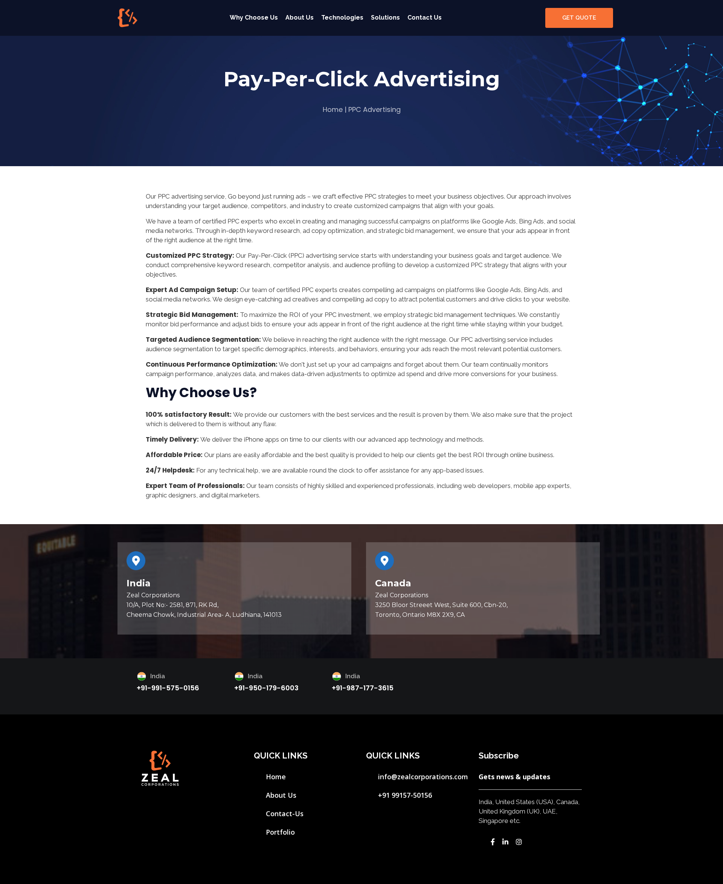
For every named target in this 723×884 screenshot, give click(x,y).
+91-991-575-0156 (168, 688)
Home (333, 109)
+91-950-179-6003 (266, 688)
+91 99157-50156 (405, 795)
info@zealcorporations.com (423, 776)
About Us (299, 17)
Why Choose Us (254, 17)
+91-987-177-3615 (363, 688)
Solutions (385, 17)
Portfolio (280, 832)
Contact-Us (285, 813)
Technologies (342, 17)
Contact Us (424, 17)
